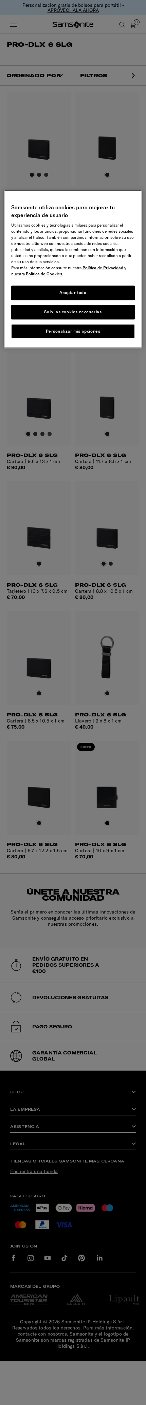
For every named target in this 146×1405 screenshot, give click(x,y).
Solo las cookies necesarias (73, 311)
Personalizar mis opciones (73, 331)
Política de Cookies (44, 273)
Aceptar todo (72, 292)
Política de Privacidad (103, 267)
